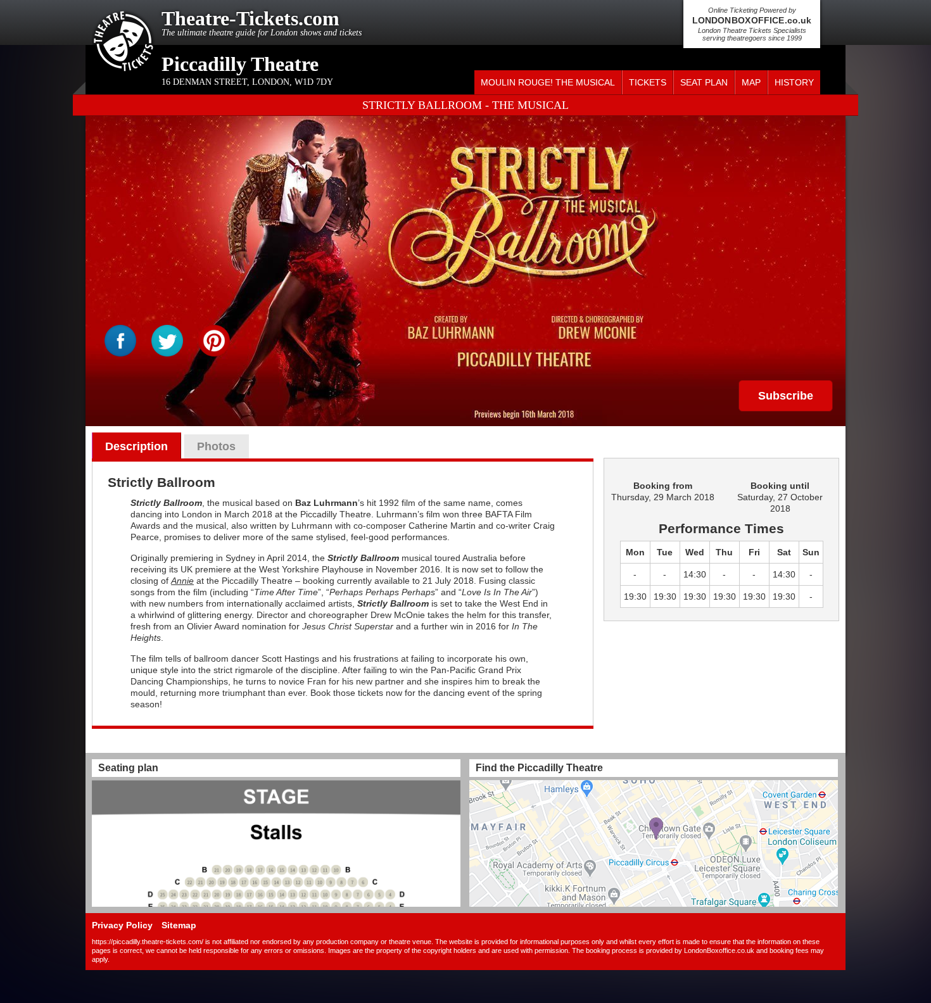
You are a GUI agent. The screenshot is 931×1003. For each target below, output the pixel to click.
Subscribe (785, 395)
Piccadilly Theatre (240, 64)
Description (136, 446)
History (794, 82)
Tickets (647, 82)
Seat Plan (704, 82)
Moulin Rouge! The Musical (548, 82)
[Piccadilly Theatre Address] (653, 843)
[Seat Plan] (276, 843)
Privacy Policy (122, 925)
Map (751, 82)
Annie (182, 581)
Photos (216, 446)
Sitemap (179, 925)
